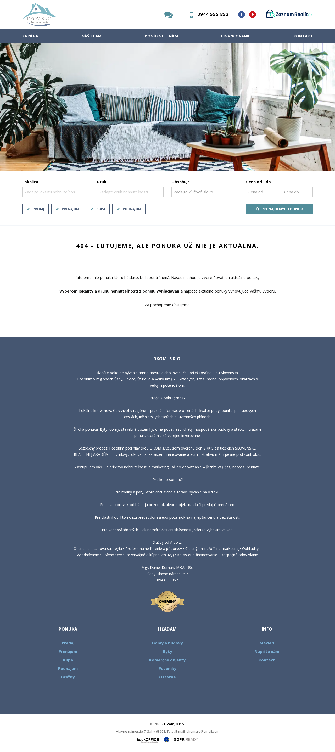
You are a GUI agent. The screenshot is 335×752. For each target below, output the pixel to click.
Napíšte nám (266, 651)
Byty (167, 651)
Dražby (68, 677)
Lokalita (30, 181)
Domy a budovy (167, 643)
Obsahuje (180, 181)
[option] (167, 107)
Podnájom (132, 209)
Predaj (38, 209)
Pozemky (167, 668)
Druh (101, 181)
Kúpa (101, 209)
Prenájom (70, 209)
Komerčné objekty (167, 660)
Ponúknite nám (161, 35)
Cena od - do (258, 181)
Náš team (92, 35)
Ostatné (167, 677)
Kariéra (30, 35)
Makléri (267, 643)
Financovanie (235, 35)
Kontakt (303, 35)
